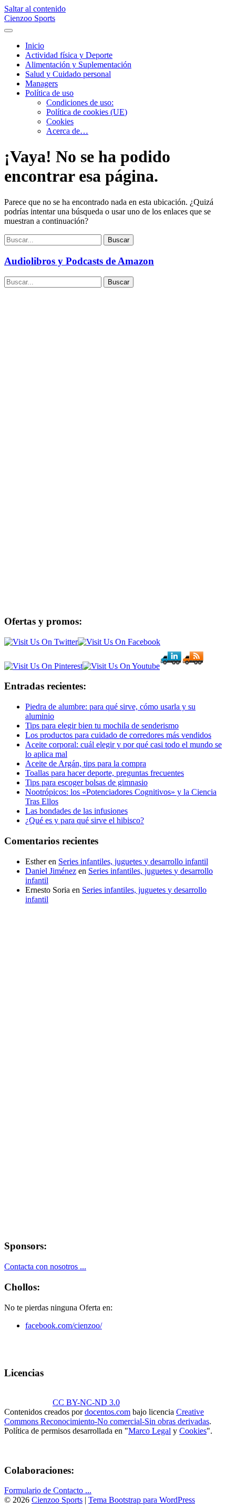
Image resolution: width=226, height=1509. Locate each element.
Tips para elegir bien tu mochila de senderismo (102, 725)
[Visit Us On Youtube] (121, 666)
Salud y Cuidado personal (68, 74)
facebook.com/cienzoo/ (63, 1325)
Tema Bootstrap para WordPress (141, 1499)
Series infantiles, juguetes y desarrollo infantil (133, 861)
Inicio (34, 45)
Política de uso (49, 92)
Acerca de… (67, 130)
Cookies (60, 121)
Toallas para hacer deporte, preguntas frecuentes (104, 772)
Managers (41, 83)
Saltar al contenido (35, 8)
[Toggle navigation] (8, 30)
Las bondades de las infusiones (76, 810)
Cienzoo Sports (29, 18)
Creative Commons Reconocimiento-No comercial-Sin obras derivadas (106, 1416)
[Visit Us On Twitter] (41, 641)
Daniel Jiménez (50, 870)
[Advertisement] (83, 446)
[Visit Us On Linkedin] (171, 666)
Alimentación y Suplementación (78, 64)
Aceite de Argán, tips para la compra (85, 763)
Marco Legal (149, 1430)
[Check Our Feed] (193, 666)
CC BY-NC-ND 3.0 (86, 1402)
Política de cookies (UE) (86, 111)
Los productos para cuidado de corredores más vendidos (118, 735)
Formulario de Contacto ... (47, 1490)
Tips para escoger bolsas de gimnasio (86, 782)
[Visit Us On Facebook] (119, 641)
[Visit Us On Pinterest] (43, 666)
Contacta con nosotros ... (45, 1266)
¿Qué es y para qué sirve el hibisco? (84, 820)
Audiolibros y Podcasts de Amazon (79, 261)
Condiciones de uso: (80, 102)
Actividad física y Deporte (68, 55)
